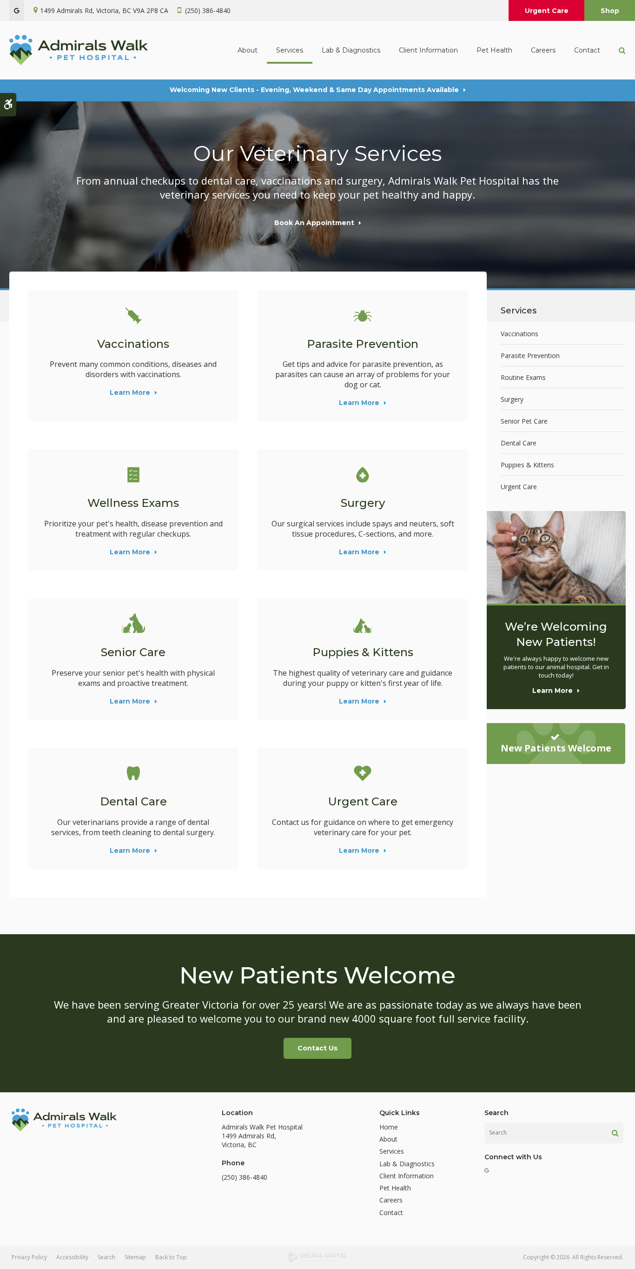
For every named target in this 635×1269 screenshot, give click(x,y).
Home (388, 1127)
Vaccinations (133, 344)
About (388, 1139)
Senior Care (133, 652)
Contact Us (317, 1048)
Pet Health (494, 50)
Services (391, 1151)
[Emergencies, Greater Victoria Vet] (362, 773)
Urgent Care (547, 11)
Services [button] (289, 50)
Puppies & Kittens (362, 652)
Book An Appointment (314, 222)
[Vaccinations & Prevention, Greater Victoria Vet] (133, 315)
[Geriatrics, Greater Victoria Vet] (133, 624)
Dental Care (133, 801)
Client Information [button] (428, 50)
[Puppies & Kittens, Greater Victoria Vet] (362, 624)
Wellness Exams (133, 503)
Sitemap (135, 1257)
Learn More (130, 392)
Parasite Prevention (362, 344)
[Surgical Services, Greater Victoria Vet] (362, 474)
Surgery (363, 503)
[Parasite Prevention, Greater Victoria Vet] (362, 315)
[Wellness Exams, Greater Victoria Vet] (133, 474)
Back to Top (171, 1257)
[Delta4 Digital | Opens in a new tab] (317, 1257)
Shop (610, 11)
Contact (587, 50)
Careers (543, 50)
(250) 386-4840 (208, 10)
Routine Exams (523, 377)
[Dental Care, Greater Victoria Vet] (133, 773)
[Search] (615, 1132)
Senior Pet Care (524, 421)
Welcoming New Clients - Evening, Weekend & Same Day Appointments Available (314, 89)
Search (106, 1257)
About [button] (248, 50)
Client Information (406, 1175)
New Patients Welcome (556, 748)
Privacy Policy (29, 1257)
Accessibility (72, 1257)
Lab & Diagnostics (351, 50)
